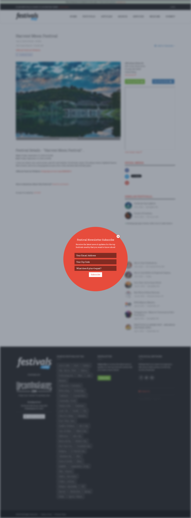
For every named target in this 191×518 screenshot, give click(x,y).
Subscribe (95, 274)
